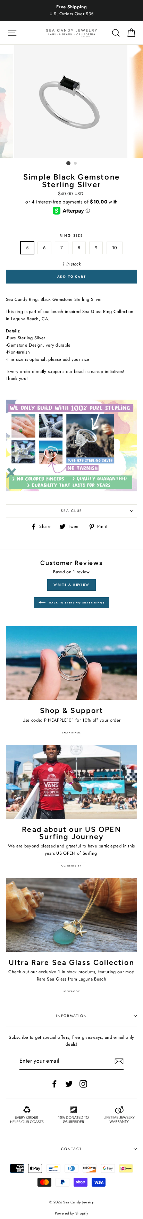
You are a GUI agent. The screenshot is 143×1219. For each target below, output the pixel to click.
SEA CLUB (71, 510)
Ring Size (71, 235)
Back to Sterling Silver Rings (76, 602)
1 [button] (68, 163)
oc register (71, 866)
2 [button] (75, 163)
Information (71, 1015)
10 (114, 247)
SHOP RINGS (71, 732)
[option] (71, 10)
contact (71, 1148)
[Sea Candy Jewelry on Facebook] (54, 1084)
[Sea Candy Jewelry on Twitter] (69, 1084)
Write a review (71, 584)
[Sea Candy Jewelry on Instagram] (83, 1084)
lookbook (71, 991)
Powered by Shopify (72, 1213)
